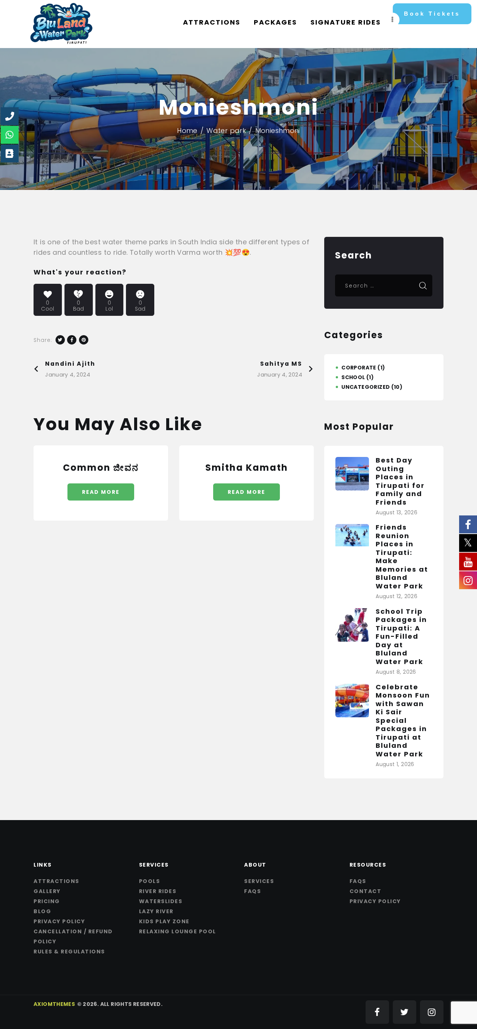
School (353, 377)
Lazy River (156, 911)
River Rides (158, 891)
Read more (101, 492)
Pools (149, 881)
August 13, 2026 (396, 512)
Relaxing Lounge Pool (177, 931)
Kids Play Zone (164, 921)
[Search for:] (383, 285)
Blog (42, 911)
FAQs (252, 891)
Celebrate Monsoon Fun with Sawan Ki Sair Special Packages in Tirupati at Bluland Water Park (403, 721)
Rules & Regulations (69, 951)
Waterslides (161, 901)
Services (259, 881)
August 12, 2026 (396, 596)
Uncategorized (365, 387)
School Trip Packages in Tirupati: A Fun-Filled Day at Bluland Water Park (401, 636)
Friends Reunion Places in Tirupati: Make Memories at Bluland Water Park (402, 556)
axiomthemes (54, 1004)
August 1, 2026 (395, 764)
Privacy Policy (59, 921)
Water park (226, 130)
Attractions (56, 881)
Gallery (47, 891)
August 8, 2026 (396, 672)
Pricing (47, 901)
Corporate (358, 367)
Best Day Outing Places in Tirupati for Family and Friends (400, 481)
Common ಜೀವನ (101, 468)
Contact (366, 891)
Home (187, 130)
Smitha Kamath (246, 468)
